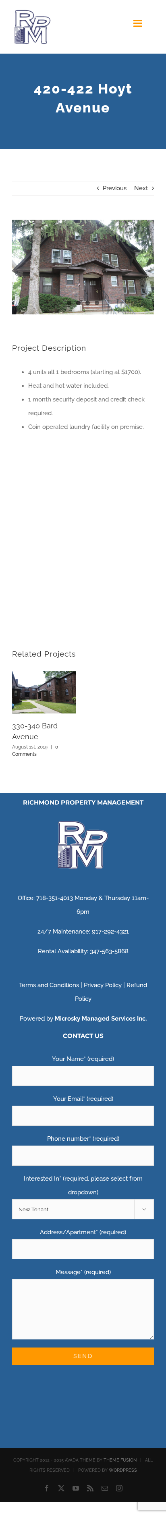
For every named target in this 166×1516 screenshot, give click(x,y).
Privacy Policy (103, 985)
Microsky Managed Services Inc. (101, 1018)
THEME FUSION (120, 1460)
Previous (115, 188)
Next (141, 188)
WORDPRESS (123, 1470)
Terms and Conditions (49, 985)
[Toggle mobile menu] (138, 23)
